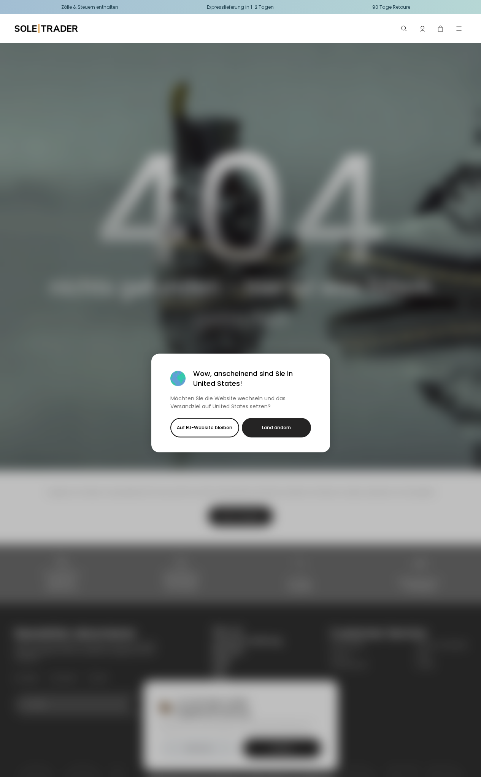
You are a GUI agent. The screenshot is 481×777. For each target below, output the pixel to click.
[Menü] (459, 28)
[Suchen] (404, 28)
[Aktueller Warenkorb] (440, 28)
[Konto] (422, 28)
